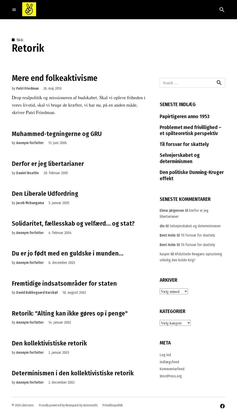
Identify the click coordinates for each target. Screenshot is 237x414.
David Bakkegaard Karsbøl (37, 292)
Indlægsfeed (169, 362)
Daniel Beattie (27, 173)
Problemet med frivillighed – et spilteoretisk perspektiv (190, 130)
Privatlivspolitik (113, 405)
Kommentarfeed (172, 369)
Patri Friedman (27, 88)
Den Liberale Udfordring (45, 193)
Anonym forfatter (30, 143)
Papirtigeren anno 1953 (184, 116)
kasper (165, 254)
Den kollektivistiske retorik (49, 343)
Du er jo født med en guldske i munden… (67, 253)
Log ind (165, 355)
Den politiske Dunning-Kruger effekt (192, 175)
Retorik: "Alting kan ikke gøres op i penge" (70, 313)
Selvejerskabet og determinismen (180, 158)
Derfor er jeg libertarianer (48, 163)
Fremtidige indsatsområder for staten (64, 283)
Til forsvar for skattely (184, 144)
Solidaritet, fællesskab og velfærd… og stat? (73, 223)
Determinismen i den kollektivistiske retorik (73, 373)
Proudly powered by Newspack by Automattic (68, 405)
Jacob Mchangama (30, 203)
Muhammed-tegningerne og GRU (57, 134)
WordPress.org (171, 376)
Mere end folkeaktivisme (54, 78)
